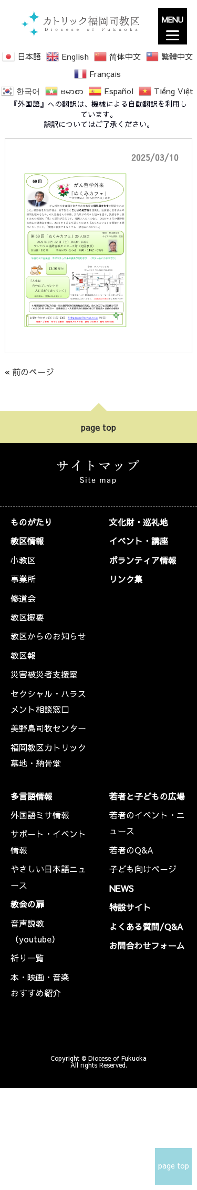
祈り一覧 (27, 957)
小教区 (23, 560)
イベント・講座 (138, 540)
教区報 (23, 655)
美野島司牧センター (48, 728)
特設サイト (130, 907)
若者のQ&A (131, 850)
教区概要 (27, 617)
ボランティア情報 (143, 560)
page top (98, 427)
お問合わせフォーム (147, 945)
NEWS (121, 888)
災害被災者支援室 (44, 674)
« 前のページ (29, 371)
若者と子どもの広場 (147, 796)
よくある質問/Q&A (146, 926)
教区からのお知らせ (48, 636)
